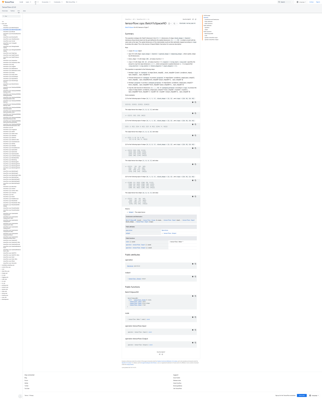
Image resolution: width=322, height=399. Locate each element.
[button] (11, 24)
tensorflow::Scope (149, 220)
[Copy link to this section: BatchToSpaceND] (141, 292)
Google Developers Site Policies (149, 362)
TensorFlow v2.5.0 (9, 7)
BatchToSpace (129, 27)
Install (21, 2)
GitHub (311, 2)
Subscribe (302, 395)
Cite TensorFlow (177, 388)
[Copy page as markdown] (174, 23)
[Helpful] (193, 19)
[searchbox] (11, 16)
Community (57, 2)
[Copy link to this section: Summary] (136, 34)
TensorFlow (128, 19)
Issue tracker (176, 377)
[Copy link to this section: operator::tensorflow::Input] (148, 326)
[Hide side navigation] (20, 396)
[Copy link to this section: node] (131, 313)
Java (24, 11)
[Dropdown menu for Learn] (31, 2)
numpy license (130, 364)
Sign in (318, 2)
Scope (136, 51)
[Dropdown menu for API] (38, 2)
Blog (26, 377)
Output (131, 212)
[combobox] (285, 2)
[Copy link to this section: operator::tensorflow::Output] (150, 339)
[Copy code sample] (195, 102)
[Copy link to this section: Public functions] (142, 287)
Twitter (26, 386)
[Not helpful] (195, 19)
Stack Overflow (177, 383)
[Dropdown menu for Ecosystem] (50, 2)
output (128, 233)
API (35, 2)
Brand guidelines (177, 386)
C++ (19, 11)
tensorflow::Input (170, 220)
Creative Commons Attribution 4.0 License (167, 361)
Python (13, 11)
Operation (165, 230)
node (128, 242)
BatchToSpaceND (131, 220)
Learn (27, 2)
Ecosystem (45, 2)
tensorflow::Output (170, 233)
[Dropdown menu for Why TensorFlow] (77, 2)
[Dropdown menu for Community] (62, 2)
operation (129, 230)
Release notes (177, 380)
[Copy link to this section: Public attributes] (142, 255)
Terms (26, 395)
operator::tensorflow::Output (136, 248)
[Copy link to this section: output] (132, 273)
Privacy (31, 395)
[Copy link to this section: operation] (135, 260)
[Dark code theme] (192, 102)
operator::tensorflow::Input (135, 245)
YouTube (27, 388)
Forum (26, 380)
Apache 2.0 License (126, 362)
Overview (5, 11)
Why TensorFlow (70, 2)
